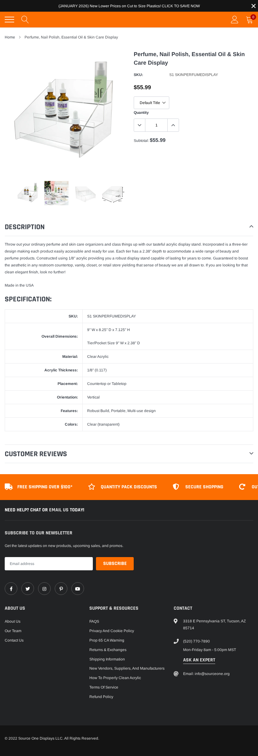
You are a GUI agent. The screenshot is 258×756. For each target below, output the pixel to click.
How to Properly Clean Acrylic (115, 678)
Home (10, 37)
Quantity (141, 112)
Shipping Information (107, 659)
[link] (11, 588)
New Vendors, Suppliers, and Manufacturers (127, 668)
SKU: (138, 75)
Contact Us (14, 640)
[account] (234, 19)
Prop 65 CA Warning (106, 640)
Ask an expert (199, 660)
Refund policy (101, 697)
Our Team (13, 631)
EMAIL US (59, 510)
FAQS (94, 621)
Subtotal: (141, 140)
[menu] (9, 19)
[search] (25, 19)
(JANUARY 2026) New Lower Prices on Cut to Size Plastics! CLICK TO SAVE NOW (129, 6)
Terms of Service (103, 687)
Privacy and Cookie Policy (111, 631)
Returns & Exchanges (107, 650)
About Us (12, 621)
